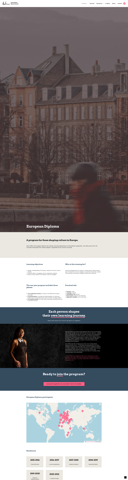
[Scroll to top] (125, 477)
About (113, 3)
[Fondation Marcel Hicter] (10, 3)
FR (124, 3)
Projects (107, 3)
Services (92, 3)
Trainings (84, 3)
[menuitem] (85, 3)
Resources (99, 3)
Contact (120, 3)
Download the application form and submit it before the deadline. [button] (64, 428)
